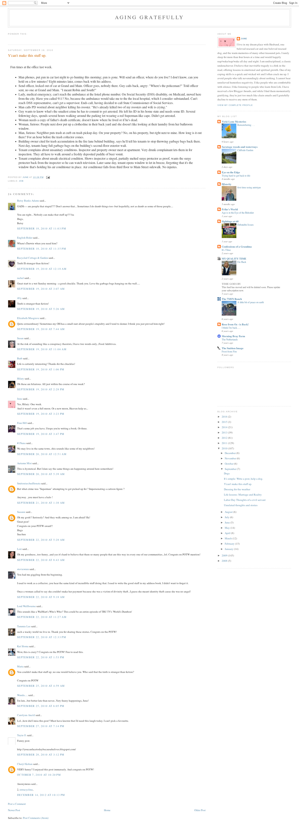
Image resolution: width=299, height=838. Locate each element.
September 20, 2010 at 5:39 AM (41, 474)
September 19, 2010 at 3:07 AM (41, 289)
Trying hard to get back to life (236, 175)
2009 (225, 555)
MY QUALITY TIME (234, 258)
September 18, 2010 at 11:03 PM (41, 228)
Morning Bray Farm (233, 336)
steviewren (23, 569)
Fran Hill (22, 423)
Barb (19, 358)
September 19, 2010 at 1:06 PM (40, 369)
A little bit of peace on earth (250, 302)
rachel (20, 278)
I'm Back (241, 261)
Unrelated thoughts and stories (241, 505)
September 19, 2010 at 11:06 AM (42, 349)
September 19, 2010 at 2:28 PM (40, 389)
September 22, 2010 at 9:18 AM (41, 597)
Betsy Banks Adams (28, 200)
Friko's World (230, 209)
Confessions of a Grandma (237, 246)
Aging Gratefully (149, 17)
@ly (19, 298)
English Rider (24, 237)
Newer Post (14, 810)
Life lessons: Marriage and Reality (243, 494)
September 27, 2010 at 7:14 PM (40, 726)
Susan (20, 338)
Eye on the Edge (231, 172)
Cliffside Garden (245, 150)
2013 (225, 432)
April (228, 533)
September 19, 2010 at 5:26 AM (41, 309)
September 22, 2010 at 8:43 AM (41, 560)
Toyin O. (21, 735)
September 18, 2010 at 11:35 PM (41, 248)
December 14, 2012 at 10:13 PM (41, 795)
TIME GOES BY (231, 284)
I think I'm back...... (231, 327)
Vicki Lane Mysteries (234, 121)
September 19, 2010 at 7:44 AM (41, 329)
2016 (225, 416)
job (21, 181)
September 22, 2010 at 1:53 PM (40, 657)
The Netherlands (230, 339)
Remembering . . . (246, 124)
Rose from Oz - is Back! (235, 324)
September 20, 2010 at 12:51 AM (42, 454)
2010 (225, 448)
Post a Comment (17, 804)
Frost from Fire (229, 351)
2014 (225, 427)
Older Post (200, 810)
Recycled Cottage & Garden (32, 258)
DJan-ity (226, 184)
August (229, 512)
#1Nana (21, 443)
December (230, 453)
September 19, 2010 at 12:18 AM (42, 269)
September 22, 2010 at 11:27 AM (42, 617)
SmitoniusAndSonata (28, 483)
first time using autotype (249, 187)
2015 (225, 422)
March (228, 538)
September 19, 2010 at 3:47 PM (40, 434)
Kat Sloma (22, 646)
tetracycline (26, 789)
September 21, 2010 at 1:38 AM (41, 503)
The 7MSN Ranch (232, 299)
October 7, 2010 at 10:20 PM (39, 775)
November (231, 458)
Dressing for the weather (237, 489)
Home (107, 810)
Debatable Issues (245, 224)
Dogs (227, 473)
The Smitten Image (232, 348)
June (19, 398)
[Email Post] (47, 177)
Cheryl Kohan (25, 764)
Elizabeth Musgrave (28, 318)
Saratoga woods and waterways (240, 147)
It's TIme (226, 249)
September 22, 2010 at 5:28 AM (41, 540)
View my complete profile (235, 105)
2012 (225, 438)
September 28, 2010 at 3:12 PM (40, 754)
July (227, 517)
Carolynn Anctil (26, 715)
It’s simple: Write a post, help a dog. (243, 478)
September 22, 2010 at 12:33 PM (41, 637)
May (227, 528)
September (231, 469)
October (229, 463)
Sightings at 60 (230, 221)
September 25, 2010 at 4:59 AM (41, 686)
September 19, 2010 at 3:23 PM (40, 414)
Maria (20, 666)
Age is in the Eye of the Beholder (238, 212)
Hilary (20, 378)
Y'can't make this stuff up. (238, 484)
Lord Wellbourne (26, 606)
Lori (19, 549)
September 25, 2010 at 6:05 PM (40, 706)
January (229, 549)
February (230, 543)
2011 (225, 443)
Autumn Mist (24, 463)
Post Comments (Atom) (35, 818)
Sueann (21, 512)
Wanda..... (22, 695)
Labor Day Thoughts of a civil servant (245, 500)
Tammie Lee (24, 626)
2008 (225, 561)
